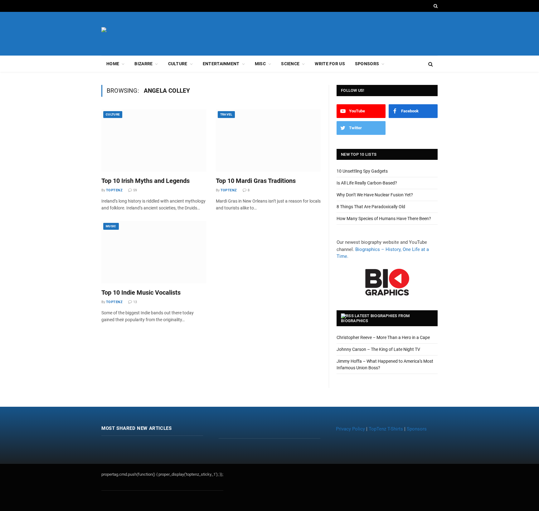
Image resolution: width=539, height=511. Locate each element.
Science (290, 63)
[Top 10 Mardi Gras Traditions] (268, 140)
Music (111, 226)
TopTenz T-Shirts (386, 429)
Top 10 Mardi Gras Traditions (256, 180)
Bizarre (143, 63)
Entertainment (221, 63)
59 (135, 190)
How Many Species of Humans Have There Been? (384, 218)
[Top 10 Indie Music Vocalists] (153, 252)
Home (112, 63)
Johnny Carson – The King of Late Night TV (378, 349)
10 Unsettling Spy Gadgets (362, 171)
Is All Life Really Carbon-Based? (367, 182)
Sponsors (367, 63)
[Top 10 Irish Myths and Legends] (153, 140)
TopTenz (114, 190)
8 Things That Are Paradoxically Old (371, 206)
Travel (226, 114)
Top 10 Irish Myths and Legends (145, 180)
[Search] (435, 6)
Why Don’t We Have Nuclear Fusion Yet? (375, 194)
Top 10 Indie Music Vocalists (141, 292)
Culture (177, 63)
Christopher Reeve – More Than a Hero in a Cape (383, 337)
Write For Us (330, 63)
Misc (260, 63)
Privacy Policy (350, 429)
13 (135, 302)
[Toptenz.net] (134, 34)
